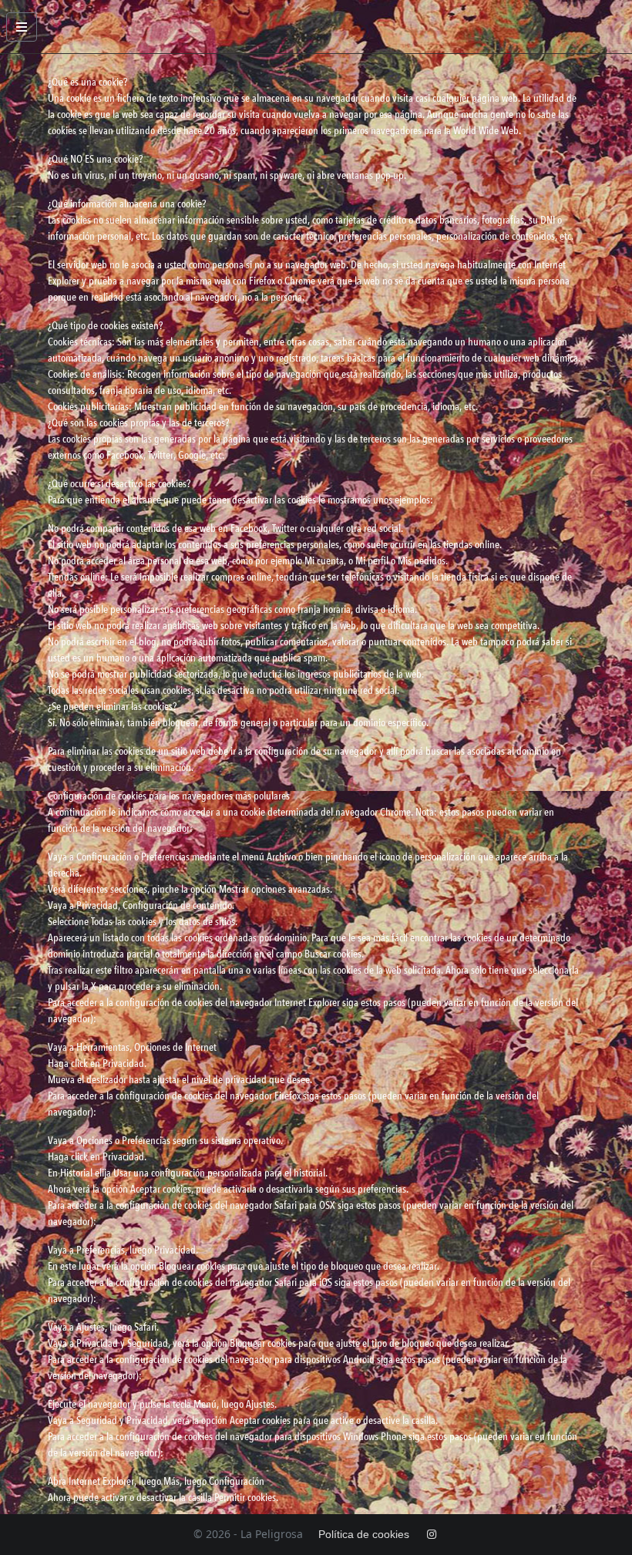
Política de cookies (363, 1534)
